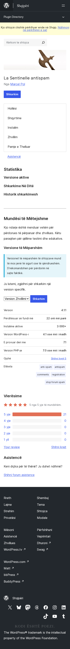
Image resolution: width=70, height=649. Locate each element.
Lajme (8, 504)
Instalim (13, 127)
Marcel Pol (17, 84)
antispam (60, 367)
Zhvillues (9, 543)
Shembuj (43, 498)
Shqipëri (18, 598)
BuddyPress (14, 581)
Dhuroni (44, 543)
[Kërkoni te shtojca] (43, 42)
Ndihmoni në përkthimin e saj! (46, 29)
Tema (41, 504)
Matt (9, 568)
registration (58, 374)
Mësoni (9, 530)
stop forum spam (55, 382)
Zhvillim (13, 137)
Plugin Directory (14, 16)
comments (43, 374)
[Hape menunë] (64, 5)
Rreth (7, 498)
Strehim (9, 511)
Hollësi (12, 108)
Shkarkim (12, 94)
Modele (42, 518)
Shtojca (42, 511)
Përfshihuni (44, 530)
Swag (42, 549)
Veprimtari (43, 536)
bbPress (11, 575)
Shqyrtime (14, 118)
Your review (12, 447)
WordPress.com (16, 562)
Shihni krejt (58, 447)
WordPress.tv (15, 549)
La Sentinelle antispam (26, 78)
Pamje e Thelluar (19, 147)
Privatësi (9, 518)
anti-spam (46, 367)
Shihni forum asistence (19, 475)
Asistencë (14, 156)
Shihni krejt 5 (58, 358)
